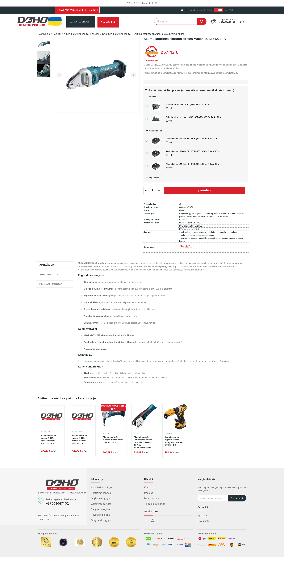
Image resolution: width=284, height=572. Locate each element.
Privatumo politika (100, 515)
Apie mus (202, 515)
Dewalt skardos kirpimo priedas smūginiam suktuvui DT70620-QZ (174, 441)
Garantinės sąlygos (101, 504)
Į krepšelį (204, 190)
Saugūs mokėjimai (100, 509)
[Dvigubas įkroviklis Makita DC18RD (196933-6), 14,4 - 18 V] (156, 119)
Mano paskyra (151, 498)
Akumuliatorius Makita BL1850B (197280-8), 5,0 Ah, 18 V (192, 151)
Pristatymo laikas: (151, 219)
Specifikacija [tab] (49, 274)
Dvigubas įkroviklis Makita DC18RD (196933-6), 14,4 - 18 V (193, 117)
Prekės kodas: (149, 204)
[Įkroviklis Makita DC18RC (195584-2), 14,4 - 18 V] (156, 106)
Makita (106, 433)
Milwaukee (46, 432)
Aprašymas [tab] (47, 265)
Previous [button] (59, 74)
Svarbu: (147, 232)
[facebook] (146, 520)
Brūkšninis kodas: (151, 207)
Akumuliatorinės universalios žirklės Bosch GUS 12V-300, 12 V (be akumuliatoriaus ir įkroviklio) (143, 442)
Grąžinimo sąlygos (100, 498)
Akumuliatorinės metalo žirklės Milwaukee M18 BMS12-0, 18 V (48, 439)
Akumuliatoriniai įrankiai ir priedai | (213, 213)
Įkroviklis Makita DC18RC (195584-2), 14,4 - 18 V (189, 104)
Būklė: (146, 210)
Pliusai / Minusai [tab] (51, 283)
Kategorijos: (149, 213)
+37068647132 (227, 22)
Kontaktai (149, 487)
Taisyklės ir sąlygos (101, 520)
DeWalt (168, 433)
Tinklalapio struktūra (154, 504)
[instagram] (152, 520)
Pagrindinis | (184, 213)
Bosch (137, 433)
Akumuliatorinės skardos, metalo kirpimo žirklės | (208, 216)
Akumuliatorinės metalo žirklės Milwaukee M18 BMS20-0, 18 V (79, 439)
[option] (44, 44)
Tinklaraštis (203, 521)
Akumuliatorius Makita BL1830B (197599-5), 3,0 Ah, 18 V (192, 164)
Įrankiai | (194, 213)
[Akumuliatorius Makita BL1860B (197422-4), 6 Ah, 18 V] (156, 140)
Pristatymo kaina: (151, 223)
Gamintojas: (149, 247)
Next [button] (133, 74)
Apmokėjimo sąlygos (102, 487)
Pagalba (148, 493)
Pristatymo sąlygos (101, 493)
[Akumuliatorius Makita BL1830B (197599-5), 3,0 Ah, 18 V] (156, 166)
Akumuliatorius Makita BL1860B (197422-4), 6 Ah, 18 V (191, 138)
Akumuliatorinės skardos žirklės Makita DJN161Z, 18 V (113, 439)
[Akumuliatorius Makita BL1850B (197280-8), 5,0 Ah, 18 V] (156, 153)
